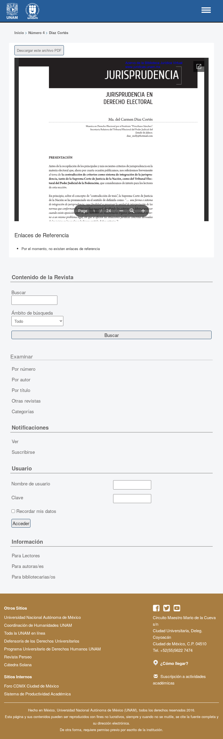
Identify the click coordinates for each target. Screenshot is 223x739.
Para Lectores (26, 555)
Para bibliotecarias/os (33, 576)
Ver (15, 441)
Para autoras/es (28, 565)
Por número (23, 368)
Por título (21, 390)
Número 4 (36, 32)
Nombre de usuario (30, 483)
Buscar (18, 292)
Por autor (21, 379)
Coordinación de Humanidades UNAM (38, 625)
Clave (17, 497)
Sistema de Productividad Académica (37, 694)
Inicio (19, 32)
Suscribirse (23, 451)
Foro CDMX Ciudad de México (31, 686)
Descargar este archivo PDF (39, 50)
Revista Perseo (18, 656)
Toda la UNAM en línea (24, 633)
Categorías (23, 411)
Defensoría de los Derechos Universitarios (41, 641)
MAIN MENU (206, 10)
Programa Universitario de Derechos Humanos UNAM (52, 649)
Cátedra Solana (18, 664)
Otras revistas (26, 400)
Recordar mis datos (36, 511)
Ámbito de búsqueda (32, 312)
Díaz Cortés (58, 32)
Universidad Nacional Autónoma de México (42, 617)
